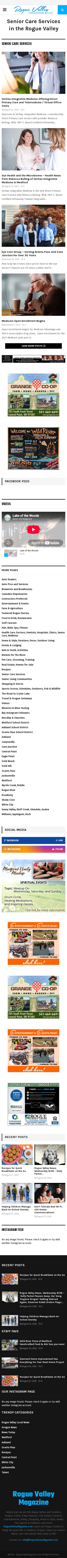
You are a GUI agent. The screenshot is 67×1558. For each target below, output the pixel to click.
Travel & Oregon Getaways (17, 698)
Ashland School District (15, 727)
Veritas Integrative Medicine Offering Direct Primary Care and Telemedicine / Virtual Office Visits (32, 102)
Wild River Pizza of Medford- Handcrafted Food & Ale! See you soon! (42, 1343)
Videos (6, 503)
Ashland (6, 737)
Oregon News (9, 1427)
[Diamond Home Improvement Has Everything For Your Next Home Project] (10, 1362)
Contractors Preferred (14, 598)
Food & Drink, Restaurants (17, 618)
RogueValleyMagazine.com (18, 1526)
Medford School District (15, 722)
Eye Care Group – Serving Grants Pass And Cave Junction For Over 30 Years (32, 253)
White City (7, 804)
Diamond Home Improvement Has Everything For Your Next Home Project (42, 1360)
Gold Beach (8, 761)
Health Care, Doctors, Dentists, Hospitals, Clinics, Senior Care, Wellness (33, 634)
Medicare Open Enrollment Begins (23, 320)
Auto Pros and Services (15, 584)
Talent (5, 1472)
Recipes (6, 669)
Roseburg (7, 795)
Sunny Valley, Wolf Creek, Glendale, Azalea (25, 809)
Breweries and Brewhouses (17, 589)
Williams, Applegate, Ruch (16, 814)
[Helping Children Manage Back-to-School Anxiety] (17, 1193)
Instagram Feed (13, 1229)
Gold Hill (7, 766)
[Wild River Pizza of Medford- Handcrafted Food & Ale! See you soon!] (10, 1345)
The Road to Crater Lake (16, 693)
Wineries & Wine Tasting (15, 708)
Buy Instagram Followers (16, 712)
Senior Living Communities (17, 679)
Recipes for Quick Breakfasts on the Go (14, 1169)
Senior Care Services (13, 674)
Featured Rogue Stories (15, 613)
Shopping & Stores (12, 683)
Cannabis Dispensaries (14, 594)
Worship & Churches (13, 717)
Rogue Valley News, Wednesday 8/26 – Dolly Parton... (48, 1171)
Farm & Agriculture (12, 608)
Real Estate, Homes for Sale (17, 664)
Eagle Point (8, 756)
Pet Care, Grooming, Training (18, 659)
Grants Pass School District (17, 732)
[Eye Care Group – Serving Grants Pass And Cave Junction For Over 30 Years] (33, 226)
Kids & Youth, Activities (15, 650)
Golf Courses (9, 623)
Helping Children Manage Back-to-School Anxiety (16, 1208)
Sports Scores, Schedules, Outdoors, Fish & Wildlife (31, 688)
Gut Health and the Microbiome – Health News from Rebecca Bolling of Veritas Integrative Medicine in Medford (31, 179)
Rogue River (8, 790)
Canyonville (8, 742)
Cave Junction (9, 746)
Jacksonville (8, 775)
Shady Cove (8, 799)
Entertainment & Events (15, 603)
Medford (7, 780)
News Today (8, 1432)
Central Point (9, 751)
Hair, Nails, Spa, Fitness (15, 627)
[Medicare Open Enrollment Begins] (33, 295)
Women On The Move (13, 655)
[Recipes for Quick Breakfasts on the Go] (17, 1154)
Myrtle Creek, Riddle (13, 785)
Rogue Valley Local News (15, 1422)
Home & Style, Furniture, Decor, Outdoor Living (28, 640)
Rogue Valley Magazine (33, 1499)
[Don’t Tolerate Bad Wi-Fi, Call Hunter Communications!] (49, 1193)
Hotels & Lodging (11, 645)
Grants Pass (8, 770)
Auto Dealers (9, 579)
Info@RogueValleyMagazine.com (40, 1539)
